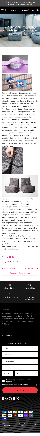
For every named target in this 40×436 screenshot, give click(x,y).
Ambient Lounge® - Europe (15, 424)
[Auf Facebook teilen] (10, 257)
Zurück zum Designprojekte (20, 273)
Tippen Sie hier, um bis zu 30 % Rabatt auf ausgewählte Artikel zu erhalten (20, 3)
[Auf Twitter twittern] (7, 257)
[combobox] (7, 373)
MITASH (22, 426)
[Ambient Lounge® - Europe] (20, 10)
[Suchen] (7, 10)
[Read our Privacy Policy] (36, 385)
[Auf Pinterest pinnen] (13, 257)
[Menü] (2, 10)
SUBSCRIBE (20, 390)
